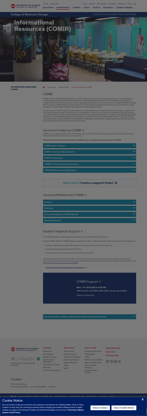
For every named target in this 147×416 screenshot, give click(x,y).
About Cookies (100, 408)
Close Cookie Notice (124, 408)
